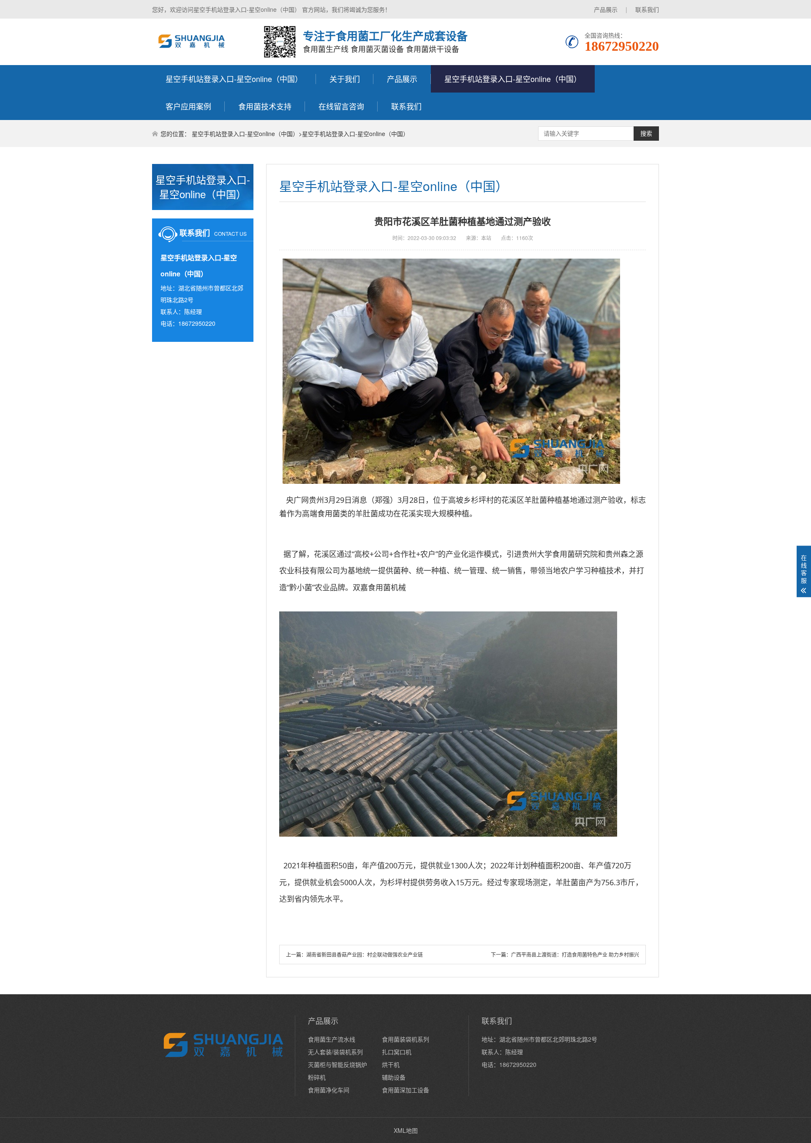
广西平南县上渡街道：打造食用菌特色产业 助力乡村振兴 (575, 954)
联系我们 (647, 9)
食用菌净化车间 (328, 1090)
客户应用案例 (188, 106)
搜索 (646, 133)
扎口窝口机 (396, 1052)
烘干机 (391, 1064)
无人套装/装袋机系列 (335, 1052)
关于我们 (344, 78)
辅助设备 (394, 1077)
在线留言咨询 (341, 106)
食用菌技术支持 (264, 106)
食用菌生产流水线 (331, 1039)
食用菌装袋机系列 (405, 1039)
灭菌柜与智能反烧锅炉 (337, 1064)
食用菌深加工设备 (405, 1090)
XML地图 (406, 1130)
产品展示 (606, 9)
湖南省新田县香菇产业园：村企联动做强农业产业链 (364, 954)
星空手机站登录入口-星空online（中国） (234, 78)
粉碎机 (317, 1077)
